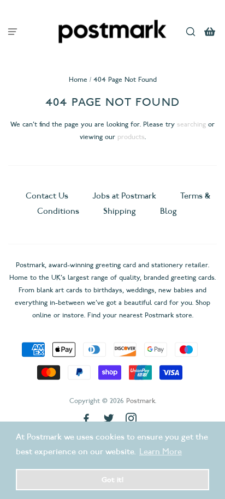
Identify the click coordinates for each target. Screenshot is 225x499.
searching (191, 124)
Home (78, 79)
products (131, 137)
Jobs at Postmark (124, 196)
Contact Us (48, 196)
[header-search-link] (190, 31)
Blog (168, 211)
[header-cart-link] (210, 31)
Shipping (119, 211)
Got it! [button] (112, 479)
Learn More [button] (160, 451)
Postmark (140, 400)
